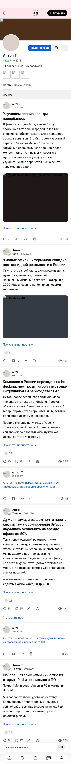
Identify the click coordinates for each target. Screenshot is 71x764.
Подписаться (40, 47)
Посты (7, 85)
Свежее (8, 95)
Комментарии (22, 85)
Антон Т (17, 104)
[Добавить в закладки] (13, 498)
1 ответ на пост (14, 617)
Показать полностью (18, 228)
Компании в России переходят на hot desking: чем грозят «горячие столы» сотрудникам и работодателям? (35, 386)
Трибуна (16, 513)
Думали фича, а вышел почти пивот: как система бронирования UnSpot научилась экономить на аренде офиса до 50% (32, 486)
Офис (15, 253)
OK (61, 747)
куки (26, 747)
